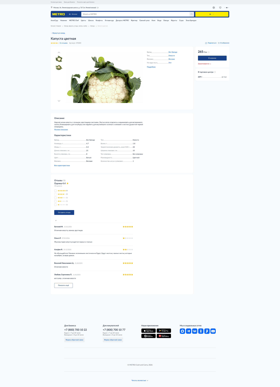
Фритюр (134, 20)
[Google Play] (164, 330)
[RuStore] (148, 336)
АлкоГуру (54, 20)
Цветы (83, 20)
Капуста (172, 55)
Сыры (181, 20)
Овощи (166, 20)
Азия (153, 20)
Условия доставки (56, 2)
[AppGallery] (164, 336)
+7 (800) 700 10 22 (75, 330)
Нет (170, 63)
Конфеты (99, 20)
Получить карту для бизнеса (85, 2)
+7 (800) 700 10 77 (114, 330)
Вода (159, 20)
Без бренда (173, 52)
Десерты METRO (122, 20)
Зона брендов (191, 20)
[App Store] (148, 330)
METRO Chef (74, 20)
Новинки (63, 20)
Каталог (74, 14)
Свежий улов (144, 20)
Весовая (172, 59)
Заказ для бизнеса (69, 2)
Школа (91, 20)
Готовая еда (109, 20)
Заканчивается (203, 64)
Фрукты (174, 20)
